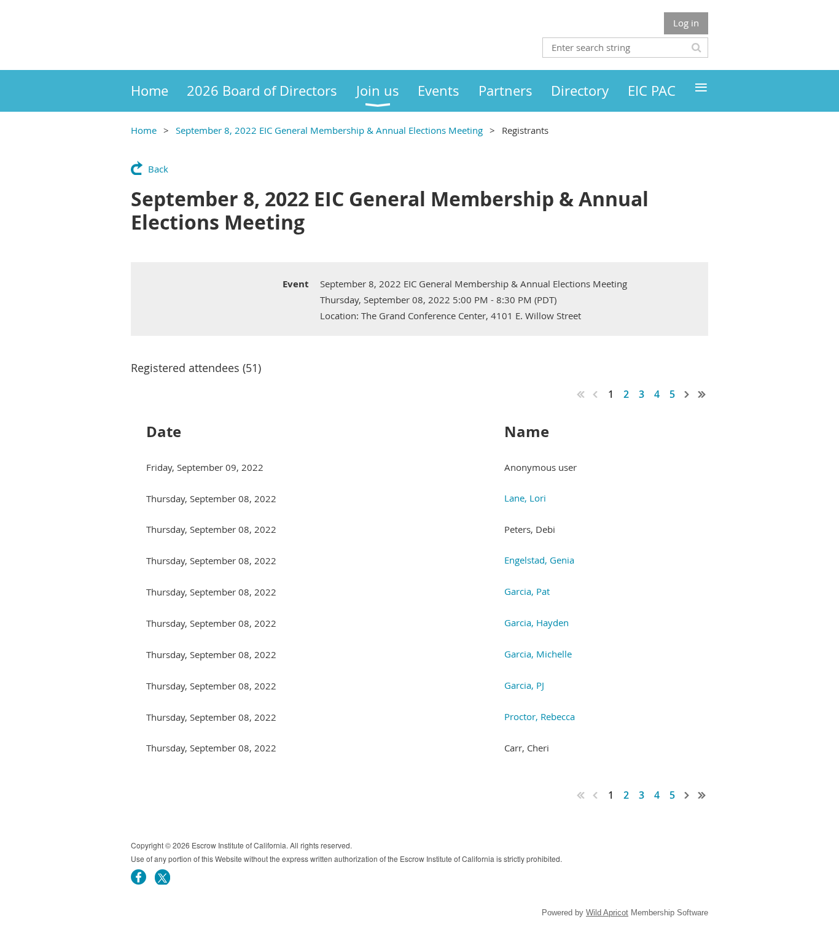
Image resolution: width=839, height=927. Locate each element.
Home (144, 130)
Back (158, 169)
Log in (686, 23)
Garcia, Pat (527, 591)
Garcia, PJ (524, 685)
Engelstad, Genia (539, 560)
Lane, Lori (525, 498)
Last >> (702, 394)
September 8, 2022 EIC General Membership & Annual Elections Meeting (329, 130)
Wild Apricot (607, 912)
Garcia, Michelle (538, 654)
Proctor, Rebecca (539, 716)
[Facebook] (138, 877)
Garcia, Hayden (536, 622)
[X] (162, 877)
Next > (687, 394)
